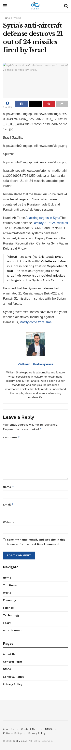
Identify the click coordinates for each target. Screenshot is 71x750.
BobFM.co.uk (19, 741)
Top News (10, 585)
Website (8, 522)
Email (8, 504)
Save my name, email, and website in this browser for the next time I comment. (36, 541)
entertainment (13, 630)
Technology (11, 615)
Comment (11, 437)
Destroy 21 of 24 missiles (50, 223)
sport (6, 622)
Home (6, 18)
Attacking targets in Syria (42, 217)
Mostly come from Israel (36, 322)
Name (8, 487)
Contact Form (12, 661)
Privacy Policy (12, 684)
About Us (9, 654)
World (17, 18)
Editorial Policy (13, 676)
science (8, 607)
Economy (9, 600)
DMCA (7, 669)
